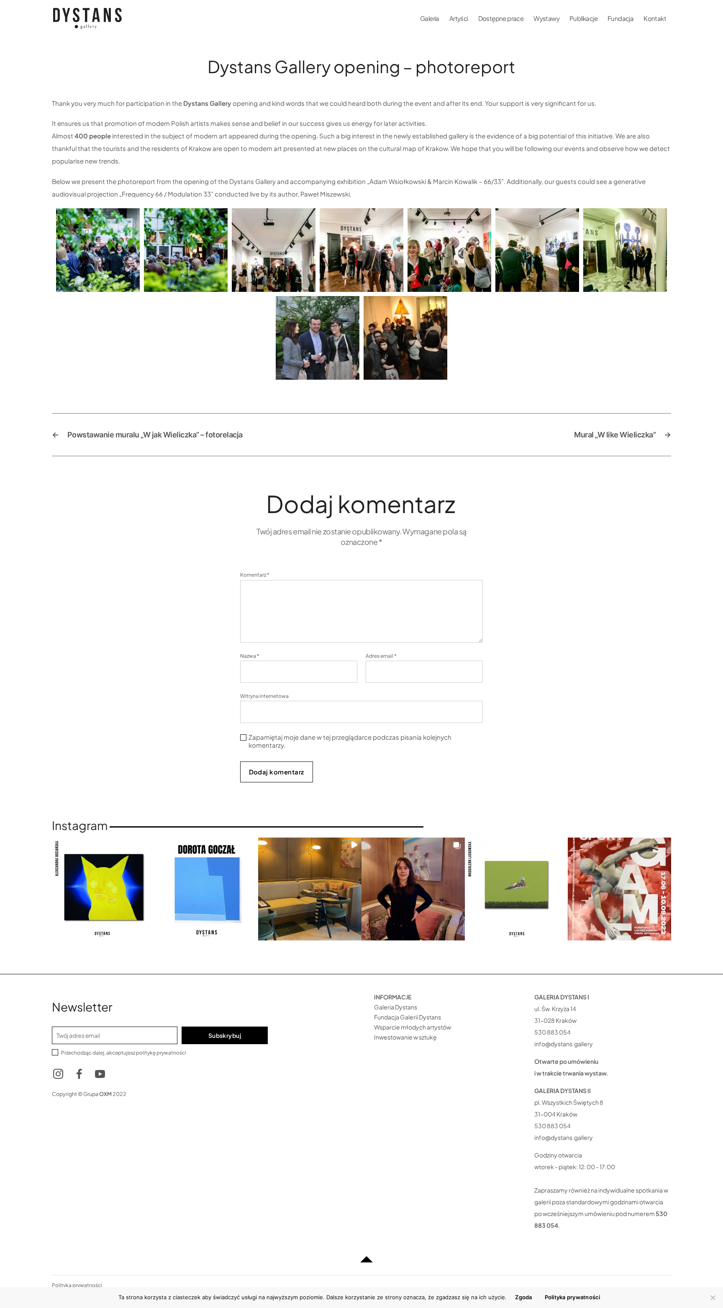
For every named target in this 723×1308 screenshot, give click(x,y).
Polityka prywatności (572, 1297)
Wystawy (546, 18)
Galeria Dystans (395, 1007)
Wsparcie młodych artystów (412, 1027)
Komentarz (254, 574)
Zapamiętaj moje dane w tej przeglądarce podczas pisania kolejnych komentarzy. (350, 741)
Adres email (381, 656)
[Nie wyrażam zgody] (712, 1297)
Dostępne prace (501, 18)
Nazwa (249, 656)
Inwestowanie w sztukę (405, 1037)
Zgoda (523, 1297)
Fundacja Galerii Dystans (407, 1017)
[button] (103, 889)
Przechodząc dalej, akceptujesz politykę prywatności (123, 1053)
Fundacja (620, 18)
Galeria (429, 18)
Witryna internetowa (264, 696)
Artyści (458, 18)
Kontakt (655, 18)
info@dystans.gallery (563, 1043)
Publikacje (583, 18)
